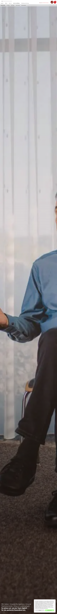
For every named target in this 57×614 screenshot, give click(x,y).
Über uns (10, 3)
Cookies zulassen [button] (49, 610)
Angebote (2, 3)
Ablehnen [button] (40, 610)
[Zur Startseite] (53, 2)
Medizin (6, 3)
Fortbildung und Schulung (25, 3)
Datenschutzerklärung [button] (44, 608)
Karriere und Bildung (16, 3)
